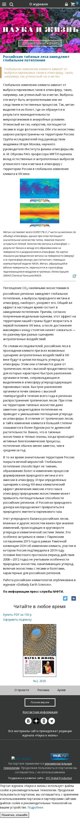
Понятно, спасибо (14, 815)
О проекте (22, 690)
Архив (61, 690)
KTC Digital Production (59, 778)
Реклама (43, 690)
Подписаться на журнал (40, 43)
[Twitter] (65, 598)
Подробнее (35, 807)
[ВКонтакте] (73, 598)
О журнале (38, 4)
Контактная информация (40, 712)
